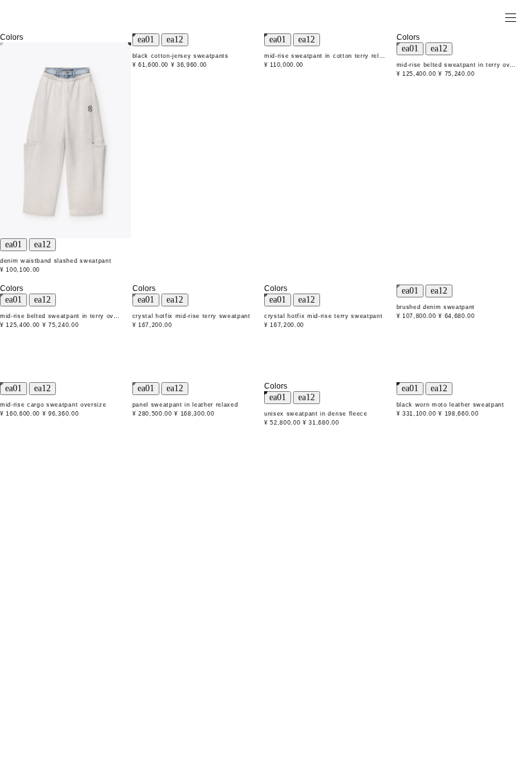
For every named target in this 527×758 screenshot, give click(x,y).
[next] (42, 244)
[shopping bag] (492, 16)
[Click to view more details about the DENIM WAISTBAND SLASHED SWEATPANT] (65, 140)
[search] (469, 16)
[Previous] (13, 244)
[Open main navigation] (510, 16)
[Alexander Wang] (64, 17)
